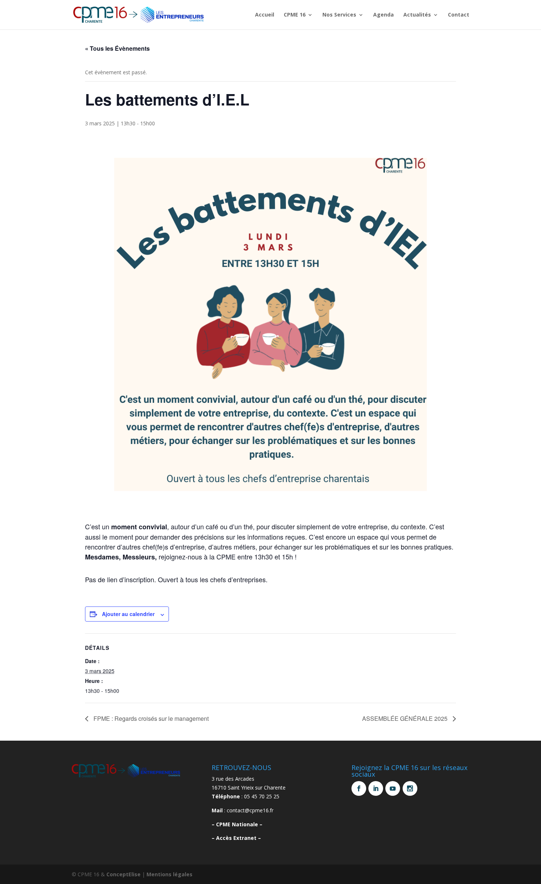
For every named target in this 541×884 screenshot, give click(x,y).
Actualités (417, 15)
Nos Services (339, 15)
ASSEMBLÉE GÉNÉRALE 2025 (405, 718)
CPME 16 (294, 15)
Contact (458, 15)
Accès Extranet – (238, 837)
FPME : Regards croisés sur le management (150, 718)
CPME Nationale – (239, 824)
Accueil (264, 15)
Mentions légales (169, 874)
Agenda (383, 15)
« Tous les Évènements (117, 48)
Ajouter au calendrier (128, 614)
